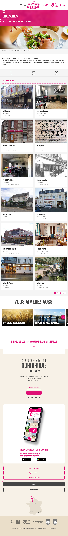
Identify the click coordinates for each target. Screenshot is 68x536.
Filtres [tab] (56, 75)
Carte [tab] (33, 75)
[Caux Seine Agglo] (26, 522)
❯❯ (64, 293)
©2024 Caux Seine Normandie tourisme (23, 528)
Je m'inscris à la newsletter (34, 347)
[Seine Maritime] (18, 522)
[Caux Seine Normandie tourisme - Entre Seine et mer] (33, 5)
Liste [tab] (11, 75)
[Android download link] (41, 459)
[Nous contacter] (47, 5)
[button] (60, 5)
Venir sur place (34, 388)
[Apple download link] (26, 459)
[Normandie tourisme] (38, 521)
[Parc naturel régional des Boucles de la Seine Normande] (12, 522)
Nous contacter (34, 393)
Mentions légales (41, 528)
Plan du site (53, 528)
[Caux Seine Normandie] (34, 365)
